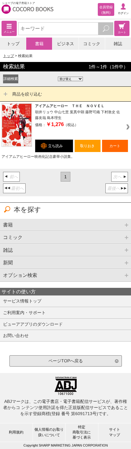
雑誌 (118, 43)
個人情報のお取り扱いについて (49, 432)
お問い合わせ (16, 335)
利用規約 (16, 432)
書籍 (39, 43)
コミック (91, 43)
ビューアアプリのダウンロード (33, 324)
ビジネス (65, 43)
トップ (13, 43)
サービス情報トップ (22, 301)
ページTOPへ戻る (65, 360)
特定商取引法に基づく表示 (82, 432)
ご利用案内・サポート (24, 312)
